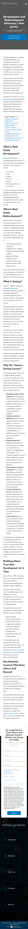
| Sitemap (11, 924)
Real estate (6, 158)
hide (17, 116)
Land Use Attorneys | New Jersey (12, 30)
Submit (14, 813)
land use (13, 288)
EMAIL (7, 776)
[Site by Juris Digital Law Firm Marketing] (16, 927)
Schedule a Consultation (14, 37)
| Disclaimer (16, 924)
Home (3, 30)
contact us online (13, 713)
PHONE (13, 776)
